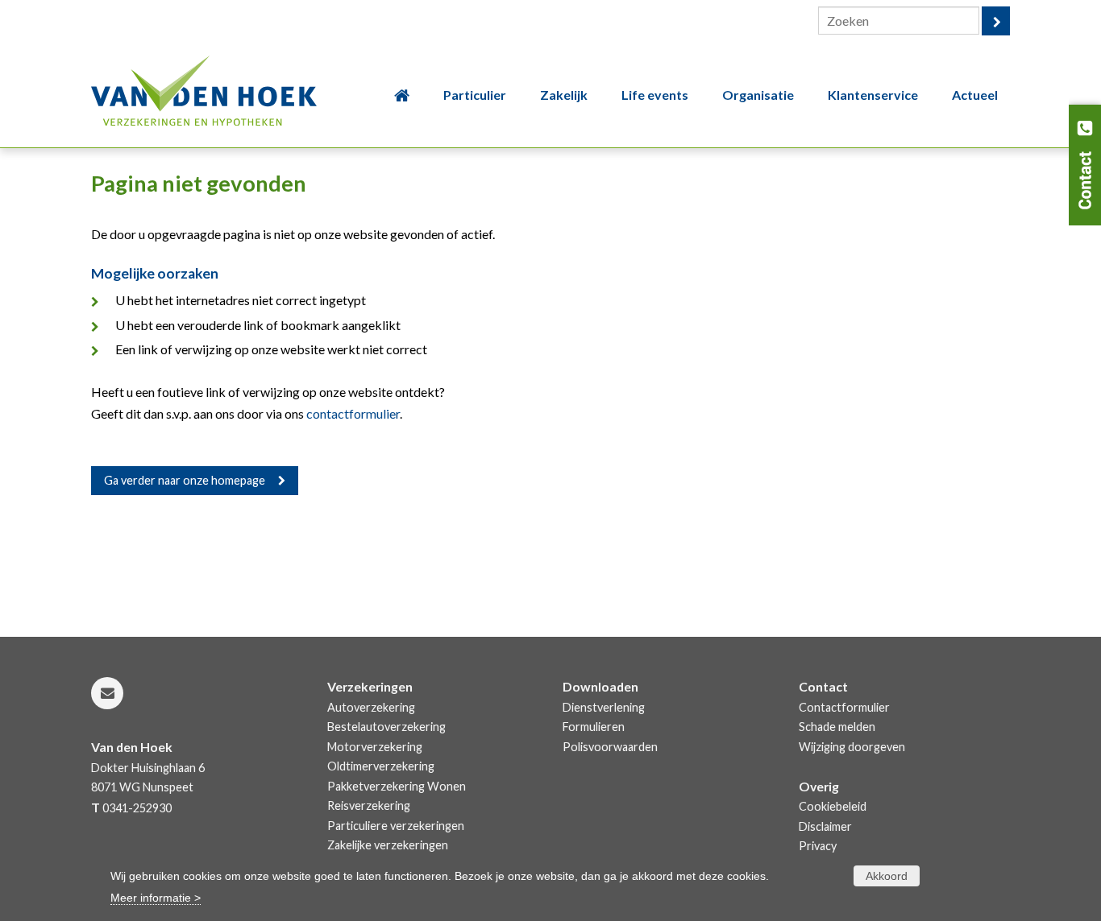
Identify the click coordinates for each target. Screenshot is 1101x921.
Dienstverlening (604, 707)
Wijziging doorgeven (852, 747)
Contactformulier (844, 707)
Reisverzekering (368, 805)
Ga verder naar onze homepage (184, 480)
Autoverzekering (371, 707)
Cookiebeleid (832, 806)
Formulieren (594, 726)
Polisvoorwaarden (610, 747)
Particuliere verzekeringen (395, 825)
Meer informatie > (155, 897)
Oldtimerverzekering (380, 766)
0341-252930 (137, 808)
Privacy (818, 846)
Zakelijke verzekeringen (387, 845)
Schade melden (837, 726)
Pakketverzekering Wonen (396, 786)
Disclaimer (825, 826)
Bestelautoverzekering (386, 726)
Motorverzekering (374, 747)
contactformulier (353, 413)
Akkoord (887, 875)
